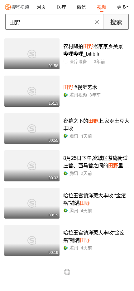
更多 (121, 7)
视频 (101, 7)
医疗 (61, 7)
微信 (81, 7)
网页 (41, 7)
